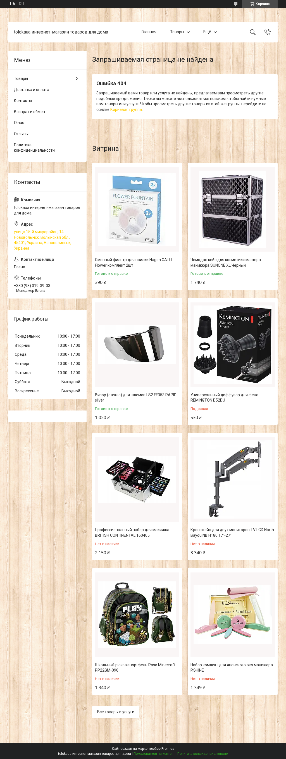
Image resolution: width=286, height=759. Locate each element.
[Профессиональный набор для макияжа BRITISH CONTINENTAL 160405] (137, 479)
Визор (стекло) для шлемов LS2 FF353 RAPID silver (136, 398)
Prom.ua (167, 749)
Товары (177, 32)
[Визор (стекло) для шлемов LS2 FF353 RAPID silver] (137, 344)
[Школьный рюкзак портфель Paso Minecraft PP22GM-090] (137, 614)
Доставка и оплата (31, 89)
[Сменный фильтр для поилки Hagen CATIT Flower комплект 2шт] (137, 209)
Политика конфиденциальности (34, 148)
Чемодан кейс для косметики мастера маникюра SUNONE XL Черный (225, 262)
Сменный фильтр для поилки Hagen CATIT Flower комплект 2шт (134, 262)
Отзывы (21, 134)
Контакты (23, 100)
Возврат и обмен (29, 111)
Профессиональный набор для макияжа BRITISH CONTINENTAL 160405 (132, 533)
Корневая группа (126, 109)
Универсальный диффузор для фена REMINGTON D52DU (224, 398)
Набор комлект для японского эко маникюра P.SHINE (231, 668)
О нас (19, 122)
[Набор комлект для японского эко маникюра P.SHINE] (232, 614)
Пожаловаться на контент (154, 754)
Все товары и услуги (115, 712)
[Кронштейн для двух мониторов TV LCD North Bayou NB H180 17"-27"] (232, 479)
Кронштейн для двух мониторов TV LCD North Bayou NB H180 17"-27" (232, 533)
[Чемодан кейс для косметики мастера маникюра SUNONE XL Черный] (232, 209)
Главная (149, 32)
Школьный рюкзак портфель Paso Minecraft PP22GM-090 (135, 668)
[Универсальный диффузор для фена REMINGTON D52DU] (232, 344)
